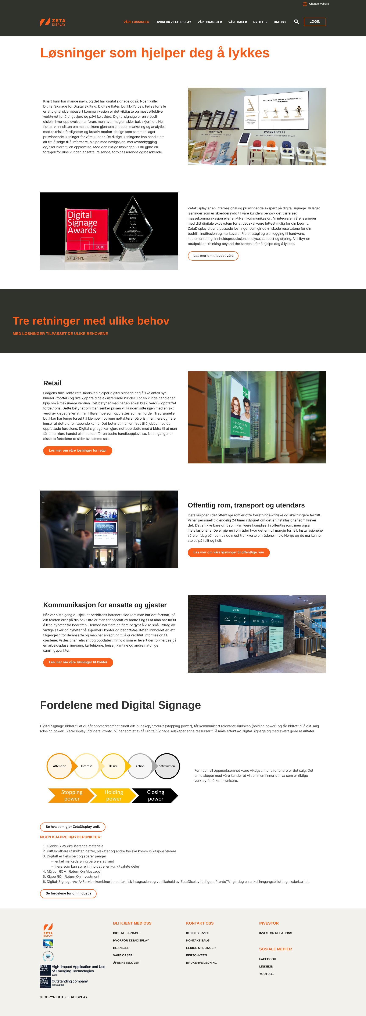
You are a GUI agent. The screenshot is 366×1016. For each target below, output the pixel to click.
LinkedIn (266, 966)
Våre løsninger (136, 22)
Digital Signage (126, 933)
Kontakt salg (197, 940)
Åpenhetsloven (126, 962)
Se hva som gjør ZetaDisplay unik (73, 827)
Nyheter (260, 22)
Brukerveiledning (201, 962)
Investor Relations (275, 933)
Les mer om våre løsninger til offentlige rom (228, 552)
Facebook (267, 959)
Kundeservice (198, 933)
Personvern (196, 955)
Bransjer (121, 948)
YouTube (266, 974)
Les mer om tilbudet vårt (213, 256)
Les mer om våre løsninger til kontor (78, 662)
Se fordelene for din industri (68, 893)
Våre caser (237, 22)
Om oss (280, 22)
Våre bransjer (210, 22)
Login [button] (315, 21)
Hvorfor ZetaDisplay (173, 22)
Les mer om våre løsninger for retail (78, 450)
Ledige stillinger (201, 948)
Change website (319, 3)
